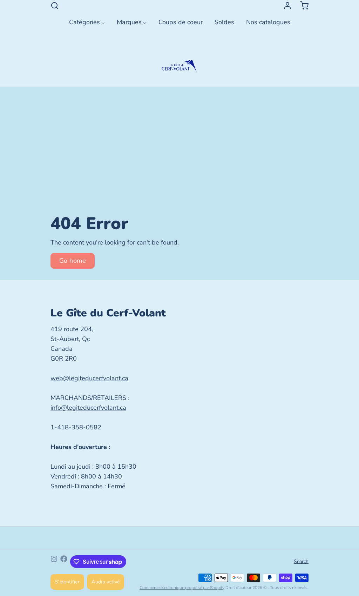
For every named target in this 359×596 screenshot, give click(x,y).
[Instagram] (53, 561)
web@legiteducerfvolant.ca (89, 378)
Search (301, 561)
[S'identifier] (285, 5)
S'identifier (67, 581)
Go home (72, 260)
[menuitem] (87, 21)
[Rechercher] (54, 5)
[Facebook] (63, 561)
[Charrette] (301, 5)
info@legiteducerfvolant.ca (88, 407)
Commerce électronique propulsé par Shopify (182, 587)
